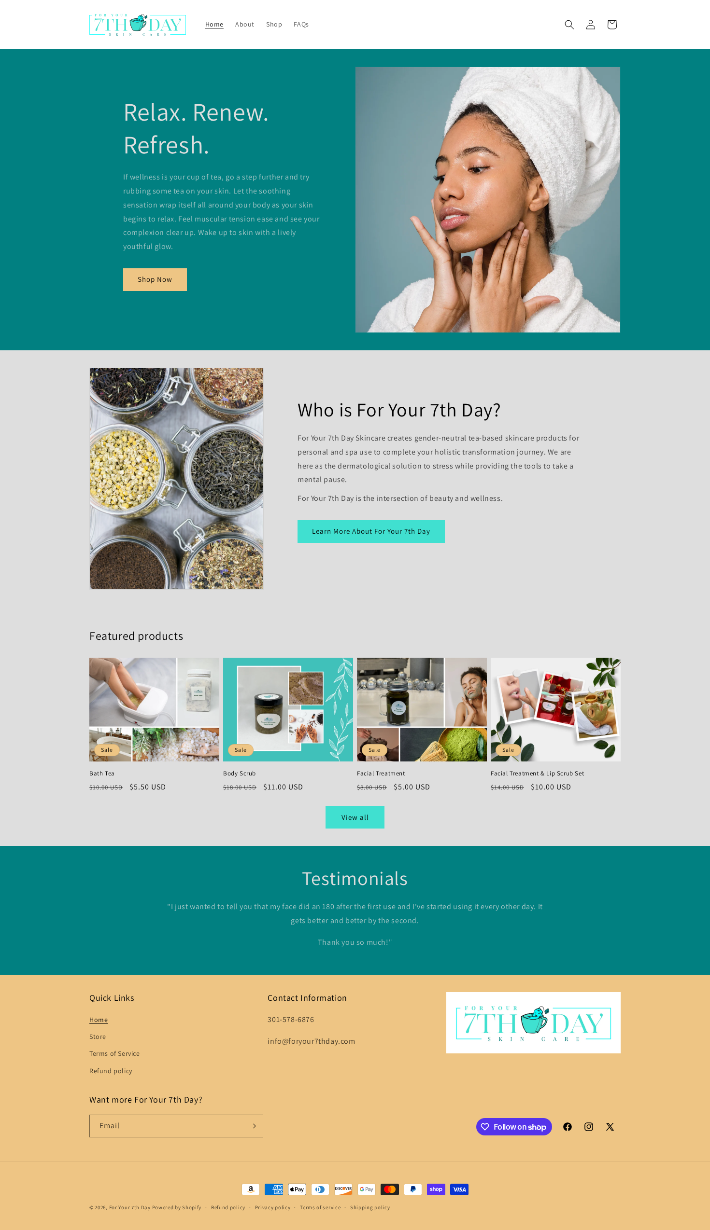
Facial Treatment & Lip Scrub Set (537, 773)
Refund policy (110, 1070)
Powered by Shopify (177, 1207)
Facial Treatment (381, 773)
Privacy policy (273, 1207)
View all (355, 817)
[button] (569, 24)
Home (98, 1019)
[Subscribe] (252, 1126)
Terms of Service (114, 1053)
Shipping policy (370, 1207)
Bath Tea (102, 773)
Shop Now (155, 279)
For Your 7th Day (130, 1207)
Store (97, 1036)
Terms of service (320, 1207)
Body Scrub (239, 773)
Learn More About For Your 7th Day (371, 531)
